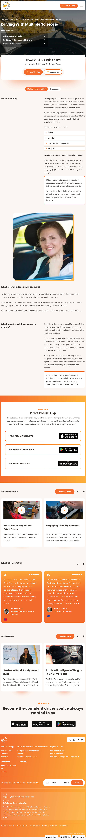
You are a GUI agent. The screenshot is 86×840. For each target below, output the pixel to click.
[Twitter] (70, 740)
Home (3, 19)
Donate (20, 754)
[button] (77, 491)
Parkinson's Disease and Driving (17, 40)
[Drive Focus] (6, 5)
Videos (3, 771)
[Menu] (81, 5)
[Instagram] (74, 740)
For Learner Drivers (57, 751)
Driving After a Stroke (12, 36)
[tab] (36, 89)
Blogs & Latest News (9, 765)
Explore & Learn (13, 19)
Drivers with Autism (12, 44)
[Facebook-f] (78, 740)
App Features (6, 751)
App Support (63, 826)
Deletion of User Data (49, 826)
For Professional (56, 754)
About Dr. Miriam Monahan (27, 757)
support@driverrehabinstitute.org (18, 797)
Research (4, 754)
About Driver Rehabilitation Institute (32, 747)
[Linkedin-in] (82, 740)
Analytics (4, 757)
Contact (23, 762)
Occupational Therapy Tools (28, 751)
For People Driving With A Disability (63, 757)
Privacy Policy (35, 826)
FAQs (3, 768)
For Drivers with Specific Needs (33, 19)
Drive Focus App (8, 747)
